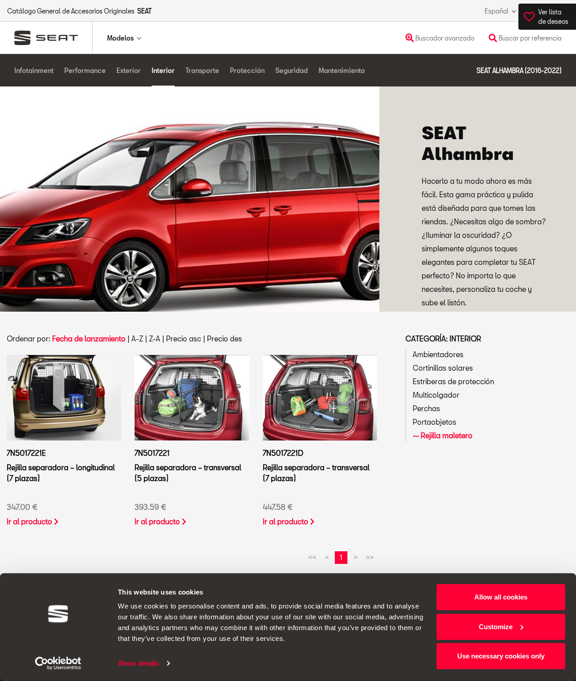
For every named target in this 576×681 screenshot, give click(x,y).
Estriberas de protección (453, 381)
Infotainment (34, 70)
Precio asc (183, 338)
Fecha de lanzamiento (89, 338)
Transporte (202, 70)
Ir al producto (30, 521)
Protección (247, 70)
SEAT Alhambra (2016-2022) (519, 70)
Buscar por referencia (529, 38)
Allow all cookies (500, 597)
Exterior (129, 70)
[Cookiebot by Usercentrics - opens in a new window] (58, 663)
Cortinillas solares (443, 367)
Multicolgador (436, 394)
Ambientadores (438, 354)
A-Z (137, 338)
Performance (85, 70)
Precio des (224, 338)
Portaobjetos (434, 422)
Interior (163, 70)
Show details (138, 663)
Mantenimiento (342, 70)
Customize (496, 626)
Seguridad (291, 70)
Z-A (154, 338)
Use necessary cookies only (500, 656)
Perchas (426, 408)
